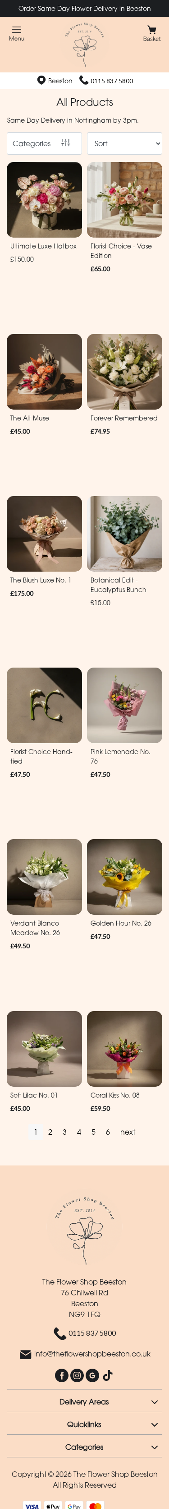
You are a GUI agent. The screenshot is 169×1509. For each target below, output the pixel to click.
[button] (84, 1400)
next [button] (127, 1132)
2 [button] (50, 1132)
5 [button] (93, 1132)
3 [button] (65, 1132)
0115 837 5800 (112, 81)
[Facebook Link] (62, 1374)
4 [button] (79, 1132)
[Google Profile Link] (93, 1374)
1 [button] (36, 1132)
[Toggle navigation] (17, 34)
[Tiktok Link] (107, 1374)
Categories (31, 143)
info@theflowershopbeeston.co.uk (92, 1353)
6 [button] (108, 1132)
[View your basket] (152, 32)
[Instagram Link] (78, 1374)
